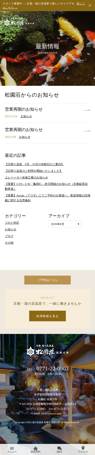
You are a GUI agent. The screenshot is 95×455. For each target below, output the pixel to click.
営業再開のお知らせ (24, 109)
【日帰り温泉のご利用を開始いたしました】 (33, 171)
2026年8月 (57, 224)
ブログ (9, 236)
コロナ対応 (12, 222)
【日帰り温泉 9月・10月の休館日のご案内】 (34, 164)
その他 (9, 242)
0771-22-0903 (52, 368)
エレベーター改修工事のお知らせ (26, 177)
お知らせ (26, 116)
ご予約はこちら (48, 280)
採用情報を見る (47, 316)
